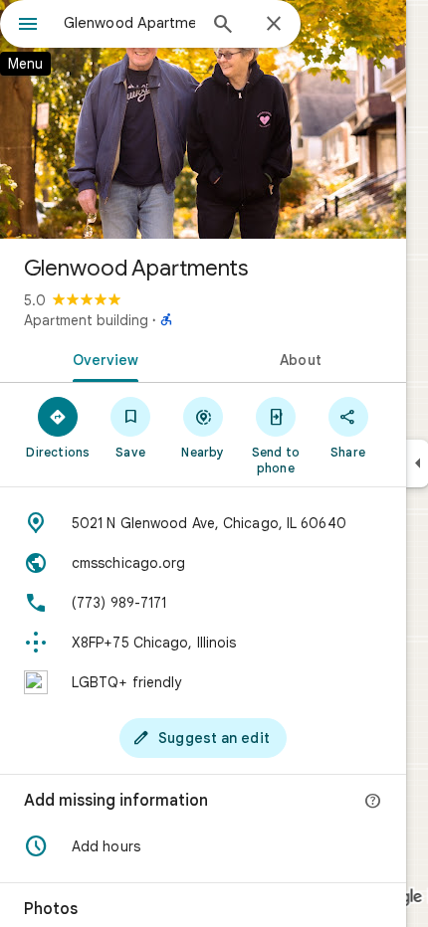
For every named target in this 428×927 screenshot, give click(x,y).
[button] (203, 846)
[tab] (101, 358)
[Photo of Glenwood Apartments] (203, 119)
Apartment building (86, 320)
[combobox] (129, 23)
